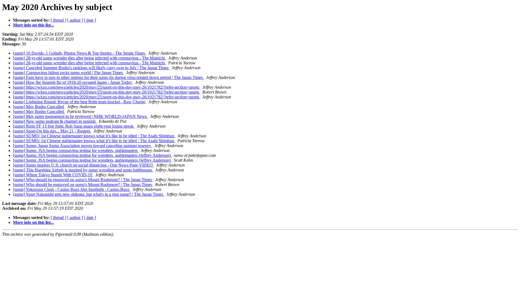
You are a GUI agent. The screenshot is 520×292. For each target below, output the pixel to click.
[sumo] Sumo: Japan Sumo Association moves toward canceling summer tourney (82, 145)
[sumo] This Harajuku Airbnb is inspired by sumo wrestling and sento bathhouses (83, 170)
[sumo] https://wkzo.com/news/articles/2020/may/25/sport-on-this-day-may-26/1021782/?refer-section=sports (106, 87)
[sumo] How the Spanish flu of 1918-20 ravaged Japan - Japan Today (73, 82)
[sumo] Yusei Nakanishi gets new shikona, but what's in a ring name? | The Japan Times (88, 194)
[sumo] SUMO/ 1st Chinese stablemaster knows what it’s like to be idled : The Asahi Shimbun (94, 136)
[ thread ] (58, 20)
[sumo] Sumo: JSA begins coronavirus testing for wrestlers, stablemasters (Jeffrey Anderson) (92, 155)
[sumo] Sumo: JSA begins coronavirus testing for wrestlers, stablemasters (76, 150)
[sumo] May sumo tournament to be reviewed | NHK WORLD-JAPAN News (80, 116)
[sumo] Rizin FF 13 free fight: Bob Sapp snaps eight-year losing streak (74, 126)
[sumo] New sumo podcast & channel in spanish (55, 121)
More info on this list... (33, 25)
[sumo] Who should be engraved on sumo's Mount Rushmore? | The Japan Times (83, 179)
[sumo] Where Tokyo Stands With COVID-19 (53, 174)
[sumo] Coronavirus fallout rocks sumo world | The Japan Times (68, 72)
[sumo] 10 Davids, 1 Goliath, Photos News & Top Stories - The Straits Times (79, 53)
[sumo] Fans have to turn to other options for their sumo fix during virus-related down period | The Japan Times (108, 77)
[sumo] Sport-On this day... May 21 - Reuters (52, 131)
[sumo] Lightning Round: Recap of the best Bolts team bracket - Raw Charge (79, 101)
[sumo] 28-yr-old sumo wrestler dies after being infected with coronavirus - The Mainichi (89, 58)
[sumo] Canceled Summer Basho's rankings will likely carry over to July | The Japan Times (91, 67)
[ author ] (75, 20)
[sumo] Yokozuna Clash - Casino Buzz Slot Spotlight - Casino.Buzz (71, 189)
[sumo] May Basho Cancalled (39, 106)
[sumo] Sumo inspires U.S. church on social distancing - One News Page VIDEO (83, 165)
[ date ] (90, 20)
